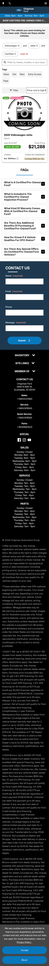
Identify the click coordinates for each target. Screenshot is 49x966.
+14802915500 (24, 408)
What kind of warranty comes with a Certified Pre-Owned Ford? (22, 211)
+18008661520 (24, 427)
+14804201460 (24, 398)
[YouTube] (29, 440)
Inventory (22, 355)
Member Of (22, 371)
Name (14, 275)
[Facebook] (19, 440)
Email (13, 291)
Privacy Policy (24, 942)
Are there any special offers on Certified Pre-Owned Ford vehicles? (21, 251)
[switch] (45, 3)
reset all (24, 53)
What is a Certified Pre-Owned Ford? (22, 184)
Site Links (22, 363)
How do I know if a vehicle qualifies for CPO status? (20, 239)
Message (15, 322)
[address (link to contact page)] (3, 3)
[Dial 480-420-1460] (10, 3)
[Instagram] (24, 440)
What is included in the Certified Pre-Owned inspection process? (18, 197)
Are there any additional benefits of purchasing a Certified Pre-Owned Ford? (20, 225)
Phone (8, 307)
